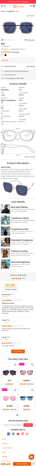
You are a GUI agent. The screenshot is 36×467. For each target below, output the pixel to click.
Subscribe (28, 425)
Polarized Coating (19, 251)
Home (3, 11)
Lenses (22, 464)
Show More (18, 351)
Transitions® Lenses (20, 218)
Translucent (14, 49)
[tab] (18, 439)
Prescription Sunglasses (22, 240)
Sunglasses (11, 11)
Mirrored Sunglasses (20, 262)
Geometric (4, 49)
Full (2, 108)
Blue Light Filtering (19, 207)
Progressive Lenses (19, 229)
